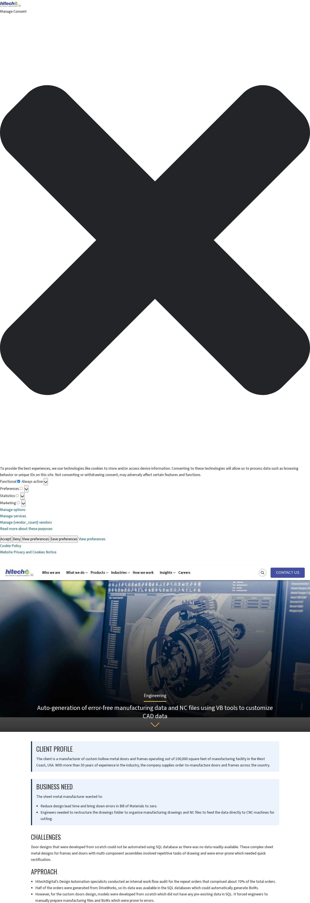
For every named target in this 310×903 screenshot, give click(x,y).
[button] (155, 240)
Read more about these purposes (26, 528)
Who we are (51, 572)
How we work (143, 572)
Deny (16, 539)
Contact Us (287, 573)
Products (98, 572)
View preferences (35, 539)
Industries (119, 572)
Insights (166, 572)
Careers (184, 572)
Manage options (13, 509)
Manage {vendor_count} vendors (26, 522)
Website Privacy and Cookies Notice (28, 552)
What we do (75, 572)
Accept (5, 539)
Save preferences (64, 539)
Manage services (13, 516)
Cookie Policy (10, 545)
